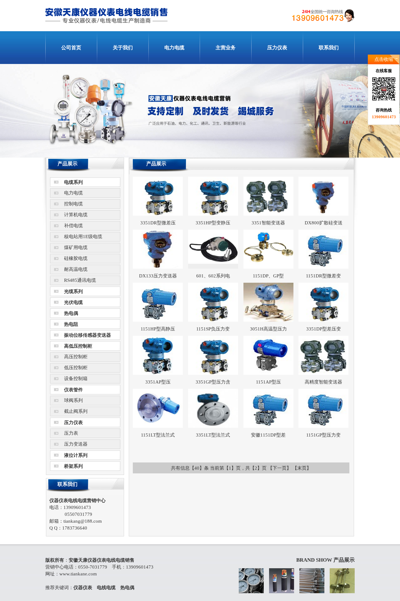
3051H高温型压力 (268, 328)
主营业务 (226, 47)
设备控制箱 (76, 378)
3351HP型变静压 (213, 222)
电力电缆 (174, 47)
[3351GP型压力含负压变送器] (213, 373)
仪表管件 (73, 389)
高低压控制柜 (78, 346)
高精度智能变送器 (323, 381)
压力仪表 (277, 47)
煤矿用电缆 (76, 247)
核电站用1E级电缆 (83, 236)
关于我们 (123, 47)
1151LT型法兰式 (158, 434)
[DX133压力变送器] (158, 267)
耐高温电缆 (76, 269)
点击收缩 (383, 59)
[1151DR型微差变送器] (323, 267)
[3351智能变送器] (268, 214)
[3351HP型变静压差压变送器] (213, 214)
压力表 (71, 433)
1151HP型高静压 (158, 328)
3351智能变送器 (268, 222)
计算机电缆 (76, 214)
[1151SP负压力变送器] (213, 320)
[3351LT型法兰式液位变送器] (213, 426)
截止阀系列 (76, 411)
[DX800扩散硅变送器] (323, 214)
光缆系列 (73, 291)
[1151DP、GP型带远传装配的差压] (268, 267)
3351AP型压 (158, 381)
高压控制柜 (76, 356)
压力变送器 (76, 444)
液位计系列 (76, 455)
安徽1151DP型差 (268, 434)
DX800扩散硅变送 (323, 222)
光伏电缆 (73, 302)
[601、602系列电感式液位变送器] (213, 267)
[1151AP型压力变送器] (268, 373)
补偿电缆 (73, 225)
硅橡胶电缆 (76, 258)
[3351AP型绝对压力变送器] (158, 373)
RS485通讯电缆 (80, 280)
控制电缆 (73, 203)
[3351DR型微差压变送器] (158, 214)
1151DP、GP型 (268, 275)
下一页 (279, 468)
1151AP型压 (268, 381)
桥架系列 (73, 466)
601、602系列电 (213, 275)
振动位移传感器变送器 (87, 335)
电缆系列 (73, 182)
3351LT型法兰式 (213, 434)
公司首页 (71, 47)
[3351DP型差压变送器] (323, 320)
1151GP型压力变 (323, 434)
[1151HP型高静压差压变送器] (158, 320)
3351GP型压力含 (213, 381)
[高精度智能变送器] (323, 373)
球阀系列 (73, 400)
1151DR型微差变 (323, 275)
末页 (302, 468)
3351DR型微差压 (158, 222)
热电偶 (71, 313)
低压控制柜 (76, 367)
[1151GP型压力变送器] (323, 426)
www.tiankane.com (78, 573)
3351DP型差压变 (323, 328)
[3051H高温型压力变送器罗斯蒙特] (268, 320)
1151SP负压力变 (213, 328)
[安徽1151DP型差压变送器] (268, 426)
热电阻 (71, 324)
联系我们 (329, 47)
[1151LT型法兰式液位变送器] (158, 426)
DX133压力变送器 (158, 275)
